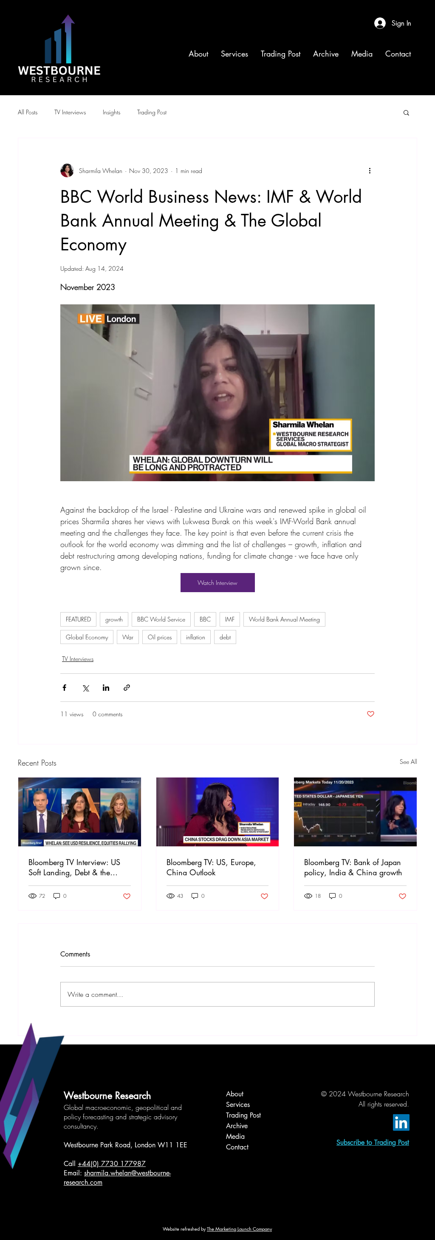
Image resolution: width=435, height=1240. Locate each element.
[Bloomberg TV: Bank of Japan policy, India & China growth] (355, 811)
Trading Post (152, 112)
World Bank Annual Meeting (284, 619)
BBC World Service (161, 619)
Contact (237, 1147)
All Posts (27, 112)
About (234, 1094)
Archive (237, 1125)
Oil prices (160, 637)
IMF (229, 619)
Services (238, 1104)
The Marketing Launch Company (239, 1229)
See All (408, 762)
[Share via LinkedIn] (106, 688)
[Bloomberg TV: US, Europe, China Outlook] (217, 811)
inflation (195, 637)
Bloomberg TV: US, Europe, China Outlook (211, 867)
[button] (406, 112)
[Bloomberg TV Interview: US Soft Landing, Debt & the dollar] (79, 811)
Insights (111, 112)
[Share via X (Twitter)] (85, 688)
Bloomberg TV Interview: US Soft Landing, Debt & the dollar (74, 867)
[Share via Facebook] (64, 688)
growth (114, 619)
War (127, 637)
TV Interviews (70, 112)
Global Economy (87, 637)
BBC (205, 619)
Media (235, 1136)
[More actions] (369, 170)
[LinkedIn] (401, 1122)
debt (225, 637)
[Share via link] (127, 688)
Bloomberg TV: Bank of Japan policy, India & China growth (353, 867)
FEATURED (78, 619)
